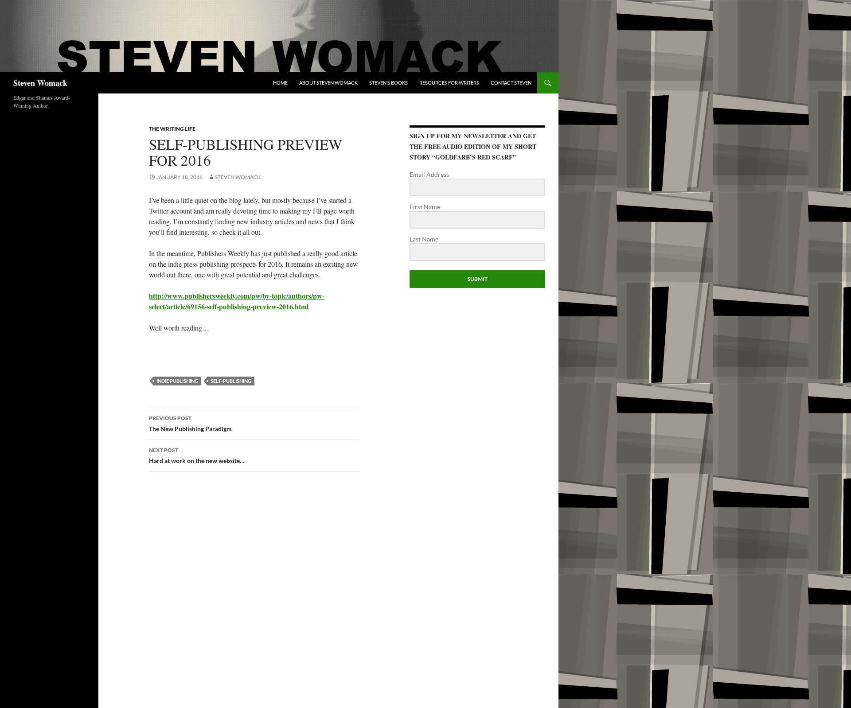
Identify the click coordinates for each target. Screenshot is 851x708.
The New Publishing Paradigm (190, 423)
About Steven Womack (328, 83)
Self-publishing (231, 381)
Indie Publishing (177, 381)
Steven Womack (40, 83)
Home (280, 83)
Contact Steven (511, 83)
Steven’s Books (388, 83)
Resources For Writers (449, 83)
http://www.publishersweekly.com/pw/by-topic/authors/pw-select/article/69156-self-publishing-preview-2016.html (236, 301)
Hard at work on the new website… (197, 455)
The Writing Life (172, 128)
